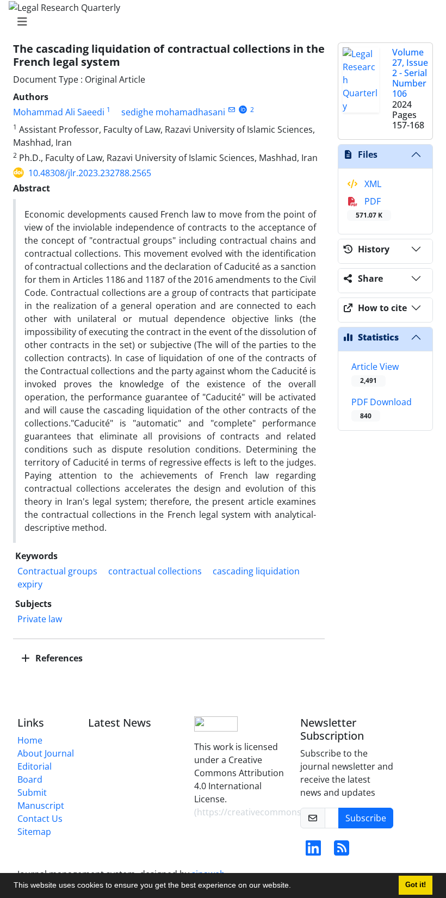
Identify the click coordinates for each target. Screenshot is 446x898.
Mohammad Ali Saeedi (58, 112)
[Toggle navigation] (220, 21)
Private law (39, 619)
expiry (29, 584)
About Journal (45, 753)
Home (29, 740)
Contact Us (40, 819)
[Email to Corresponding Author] (231, 109)
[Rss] (342, 851)
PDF (369, 207)
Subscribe (365, 818)
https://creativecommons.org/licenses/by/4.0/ (291, 812)
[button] (294, 886)
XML (371, 184)
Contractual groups (57, 571)
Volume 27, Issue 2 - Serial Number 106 (410, 73)
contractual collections (155, 571)
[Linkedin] (313, 851)
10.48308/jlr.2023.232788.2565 (89, 173)
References (58, 658)
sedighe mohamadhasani (173, 112)
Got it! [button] (415, 885)
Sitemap (34, 832)
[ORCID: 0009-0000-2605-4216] (243, 109)
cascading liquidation (256, 571)
